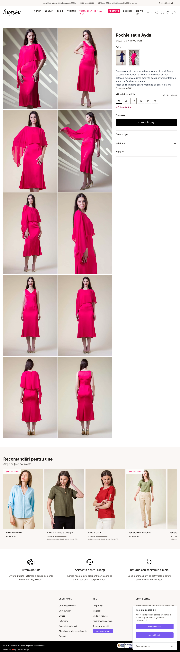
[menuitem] (38, 11)
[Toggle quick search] (156, 12)
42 (141, 101)
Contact (62, 636)
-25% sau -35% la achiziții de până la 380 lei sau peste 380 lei (47, 3)
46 (155, 101)
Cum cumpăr (65, 611)
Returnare (63, 621)
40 (133, 101)
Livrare (62, 616)
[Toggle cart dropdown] (174, 12)
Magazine (97, 611)
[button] (114, 11)
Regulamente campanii (103, 621)
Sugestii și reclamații (68, 626)
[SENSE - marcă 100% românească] (12, 12)
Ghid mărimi (171, 95)
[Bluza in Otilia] (105, 499)
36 (119, 100)
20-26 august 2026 (81, 3)
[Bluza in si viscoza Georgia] (64, 499)
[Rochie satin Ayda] (121, 58)
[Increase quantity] (174, 115)
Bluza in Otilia (94, 532)
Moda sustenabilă (101, 616)
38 (126, 101)
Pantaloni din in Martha (140, 532)
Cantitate (120, 115)
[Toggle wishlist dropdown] (168, 12)
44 (148, 101)
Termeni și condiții (101, 626)
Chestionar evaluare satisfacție (73, 631)
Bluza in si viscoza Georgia (60, 532)
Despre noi (98, 605)
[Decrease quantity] (162, 115)
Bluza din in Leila (14, 532)
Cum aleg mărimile (67, 605)
